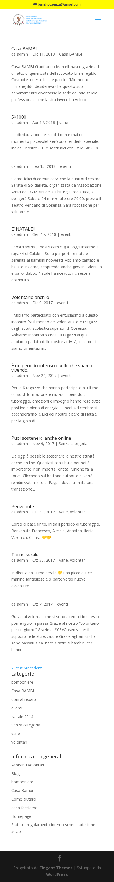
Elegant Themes (56, 867)
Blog (15, 773)
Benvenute (22, 506)
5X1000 (18, 117)
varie (63, 122)
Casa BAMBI (24, 49)
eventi (65, 166)
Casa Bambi (22, 790)
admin (22, 54)
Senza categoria (73, 443)
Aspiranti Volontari (27, 765)
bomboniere (22, 682)
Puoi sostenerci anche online (41, 438)
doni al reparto (24, 699)
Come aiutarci (23, 799)
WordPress (57, 874)
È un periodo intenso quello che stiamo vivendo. (51, 368)
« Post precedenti (27, 668)
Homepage (21, 816)
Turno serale (24, 555)
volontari (78, 511)
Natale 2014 (22, 716)
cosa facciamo (24, 807)
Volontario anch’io (30, 297)
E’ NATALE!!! (23, 229)
